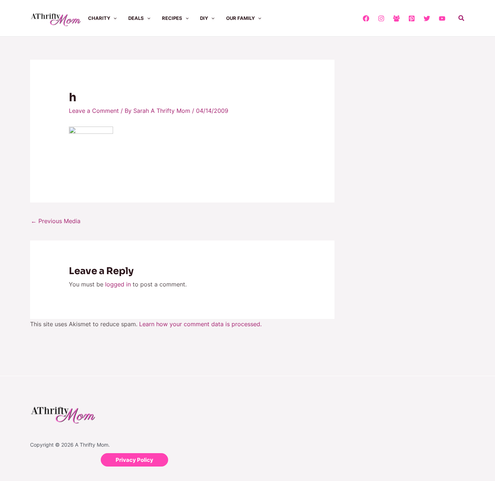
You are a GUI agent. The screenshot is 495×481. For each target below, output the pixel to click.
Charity (99, 18)
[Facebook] (366, 18)
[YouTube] (442, 18)
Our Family (240, 18)
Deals (136, 18)
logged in (118, 284)
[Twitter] (427, 18)
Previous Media (55, 221)
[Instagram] (381, 18)
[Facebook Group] (396, 18)
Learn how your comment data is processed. (200, 324)
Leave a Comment (94, 110)
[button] (113, 18)
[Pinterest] (411, 18)
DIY (204, 18)
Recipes (172, 18)
